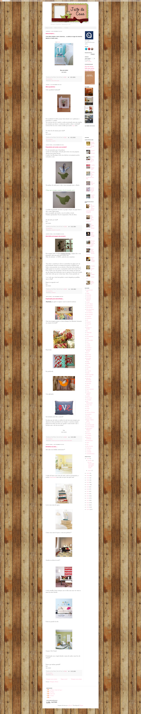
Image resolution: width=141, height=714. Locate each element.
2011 (88, 505)
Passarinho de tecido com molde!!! (56, 147)
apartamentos (89, 305)
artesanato (53, 230)
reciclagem (88, 435)
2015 (88, 496)
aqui (73, 125)
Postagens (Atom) (54, 681)
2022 (88, 480)
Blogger (81, 705)
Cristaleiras (88, 347)
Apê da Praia (89, 307)
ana (50, 697)
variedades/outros (90, 453)
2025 (88, 473)
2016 (88, 493)
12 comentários (49, 79)
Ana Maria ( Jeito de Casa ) (55, 690)
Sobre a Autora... (58, 27)
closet (87, 338)
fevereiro (90, 460)
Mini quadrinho (50, 87)
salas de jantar (89, 446)
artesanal (88, 322)
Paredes (88, 416)
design (87, 361)
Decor (87, 352)
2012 (88, 502)
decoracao (88, 354)
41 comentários (49, 228)
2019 (88, 486)
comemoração (89, 340)
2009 (88, 509)
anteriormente (53, 477)
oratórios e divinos (90, 412)
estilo (87, 369)
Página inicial (49, 27)
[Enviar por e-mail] (70, 77)
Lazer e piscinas (90, 389)
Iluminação (88, 381)
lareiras (88, 387)
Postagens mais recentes (51, 679)
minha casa (89, 404)
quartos (88, 431)
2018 (88, 489)
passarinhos (89, 418)
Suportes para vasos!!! (92, 196)
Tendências (88, 448)
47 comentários (49, 438)
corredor (88, 344)
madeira (88, 396)
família (88, 372)
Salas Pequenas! (92, 283)
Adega (87, 293)
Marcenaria (89, 397)
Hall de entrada (89, 374)
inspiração (88, 383)
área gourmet (89, 314)
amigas (88, 302)
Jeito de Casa (52, 693)
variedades (88, 451)
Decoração (88, 356)
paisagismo (88, 414)
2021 (88, 482)
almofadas (61, 440)
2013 (88, 500)
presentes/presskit (90, 424)
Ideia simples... (50, 33)
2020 (88, 484)
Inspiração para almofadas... (55, 299)
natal (87, 410)
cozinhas (88, 345)
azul (87, 325)
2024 (88, 475)
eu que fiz (53, 140)
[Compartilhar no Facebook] (73, 77)
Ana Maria (51, 691)
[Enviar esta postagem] (68, 77)
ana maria (51, 695)
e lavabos (88, 367)
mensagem (88, 399)
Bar (87, 330)
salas (52, 674)
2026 (88, 458)
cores (87, 342)
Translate (89, 61)
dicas (87, 365)
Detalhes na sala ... (51, 446)
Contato (66, 27)
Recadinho (88, 433)
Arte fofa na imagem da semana (55, 236)
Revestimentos (89, 440)
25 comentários (49, 673)
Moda (87, 406)
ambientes (88, 297)
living (87, 391)
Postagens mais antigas (76, 679)
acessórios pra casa (55, 440)
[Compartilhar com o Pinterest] (74, 77)
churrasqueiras (89, 336)
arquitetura (88, 318)
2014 (88, 498)
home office (89, 376)
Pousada (88, 423)
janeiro (89, 470)
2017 (88, 491)
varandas (88, 450)
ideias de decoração (55, 80)
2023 (88, 477)
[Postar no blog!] (71, 77)
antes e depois (89, 303)
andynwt (70, 705)
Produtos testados (90, 426)
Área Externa (89, 312)
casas (87, 334)
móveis (87, 408)
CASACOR (88, 332)
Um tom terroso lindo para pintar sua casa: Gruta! (89, 68)
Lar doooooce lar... (93, 183)
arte (87, 320)
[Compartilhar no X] (72, 77)
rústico (87, 442)
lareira (87, 385)
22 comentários (49, 291)
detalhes (88, 363)
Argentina (88, 316)
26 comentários (49, 139)
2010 (88, 507)
